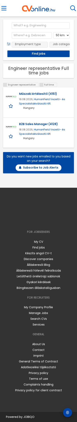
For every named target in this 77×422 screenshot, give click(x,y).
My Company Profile (38, 307)
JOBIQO (28, 417)
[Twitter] (48, 220)
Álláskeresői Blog (38, 265)
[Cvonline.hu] (38, 7)
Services (39, 324)
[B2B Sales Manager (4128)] (11, 127)
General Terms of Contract (38, 361)
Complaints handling (38, 384)
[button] (9, 44)
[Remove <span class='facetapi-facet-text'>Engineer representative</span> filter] (5, 85)
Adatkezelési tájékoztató (38, 367)
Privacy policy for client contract (38, 390)
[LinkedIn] (43, 220)
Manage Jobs (38, 313)
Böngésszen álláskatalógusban (38, 288)
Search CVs (38, 319)
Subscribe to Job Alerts (40, 167)
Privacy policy (38, 373)
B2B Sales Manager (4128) (38, 124)
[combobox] (41, 25)
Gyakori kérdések (38, 282)
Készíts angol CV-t (38, 253)
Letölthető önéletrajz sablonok (38, 276)
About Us (38, 344)
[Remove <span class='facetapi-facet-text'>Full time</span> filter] (41, 85)
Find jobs (38, 247)
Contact (38, 350)
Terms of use (38, 379)
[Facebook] (29, 220)
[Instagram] (36, 220)
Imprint (38, 356)
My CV (38, 242)
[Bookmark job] (11, 105)
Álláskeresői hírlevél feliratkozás (38, 270)
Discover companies (38, 259)
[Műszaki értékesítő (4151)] (11, 97)
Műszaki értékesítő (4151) (38, 94)
